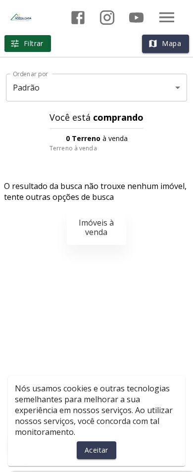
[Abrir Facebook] (78, 17)
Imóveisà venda (96, 227)
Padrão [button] (26, 87)
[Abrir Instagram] (107, 17)
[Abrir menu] (167, 17)
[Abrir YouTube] (136, 17)
